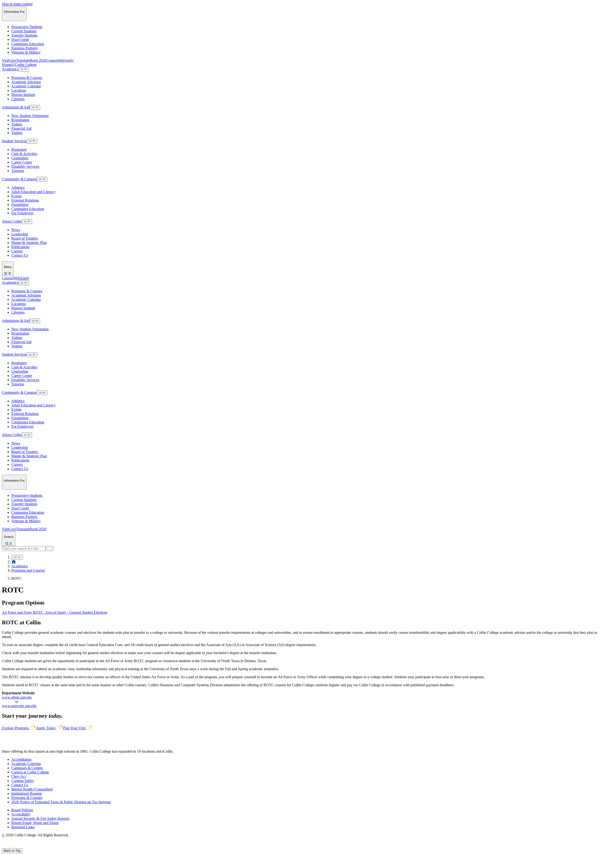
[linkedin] (26, 846)
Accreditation (21, 759)
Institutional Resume (26, 793)
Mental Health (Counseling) (32, 789)
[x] (9, 846)
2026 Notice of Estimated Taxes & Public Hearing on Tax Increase (61, 802)
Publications (20, 247)
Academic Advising (26, 82)
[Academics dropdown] (23, 69)
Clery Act (18, 776)
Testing (16, 133)
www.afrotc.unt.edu (17, 697)
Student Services (14, 141)
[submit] (49, 548)
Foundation (19, 205)
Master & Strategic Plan (29, 243)
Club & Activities (24, 154)
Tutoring (17, 171)
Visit (5, 60)
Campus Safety (22, 781)
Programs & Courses (26, 78)
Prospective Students (26, 27)
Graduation (19, 158)
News (15, 230)
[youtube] (20, 846)
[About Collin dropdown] (27, 221)
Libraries (18, 99)
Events (16, 196)
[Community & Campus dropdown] (42, 179)
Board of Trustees (24, 238)
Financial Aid (21, 128)
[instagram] (14, 846)
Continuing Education (27, 44)
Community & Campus (19, 179)
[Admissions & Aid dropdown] (35, 107)
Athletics (18, 188)
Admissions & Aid (16, 107)
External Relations (25, 200)
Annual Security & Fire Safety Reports (40, 818)
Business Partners (24, 48)
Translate (23, 60)
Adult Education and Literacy (33, 192)
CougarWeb (55, 60)
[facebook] (4, 846)
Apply (69, 60)
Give (12, 60)
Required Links (23, 827)
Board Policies (22, 810)
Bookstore (19, 149)
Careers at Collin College (30, 772)
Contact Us (19, 255)
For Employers (22, 213)
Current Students (23, 31)
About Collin (12, 221)
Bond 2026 (38, 60)
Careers (17, 251)
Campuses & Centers (27, 768)
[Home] (13, 562)
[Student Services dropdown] (32, 141)
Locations (18, 90)
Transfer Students (24, 35)
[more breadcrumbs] (17, 557)
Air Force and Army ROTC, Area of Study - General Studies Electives (54, 612)
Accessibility (20, 814)
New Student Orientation (30, 116)
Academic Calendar (26, 86)
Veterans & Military (26, 52)
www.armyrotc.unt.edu (19, 706)
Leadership (19, 234)
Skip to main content (17, 4)
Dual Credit (20, 40)
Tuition (16, 124)
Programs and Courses (28, 570)
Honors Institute (23, 95)
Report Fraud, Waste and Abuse (35, 823)
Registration (20, 120)
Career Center (21, 162)
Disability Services (25, 166)
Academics (10, 69)
